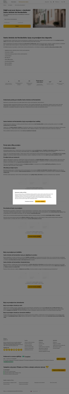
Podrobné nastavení (29, 201)
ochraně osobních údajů (23, 198)
